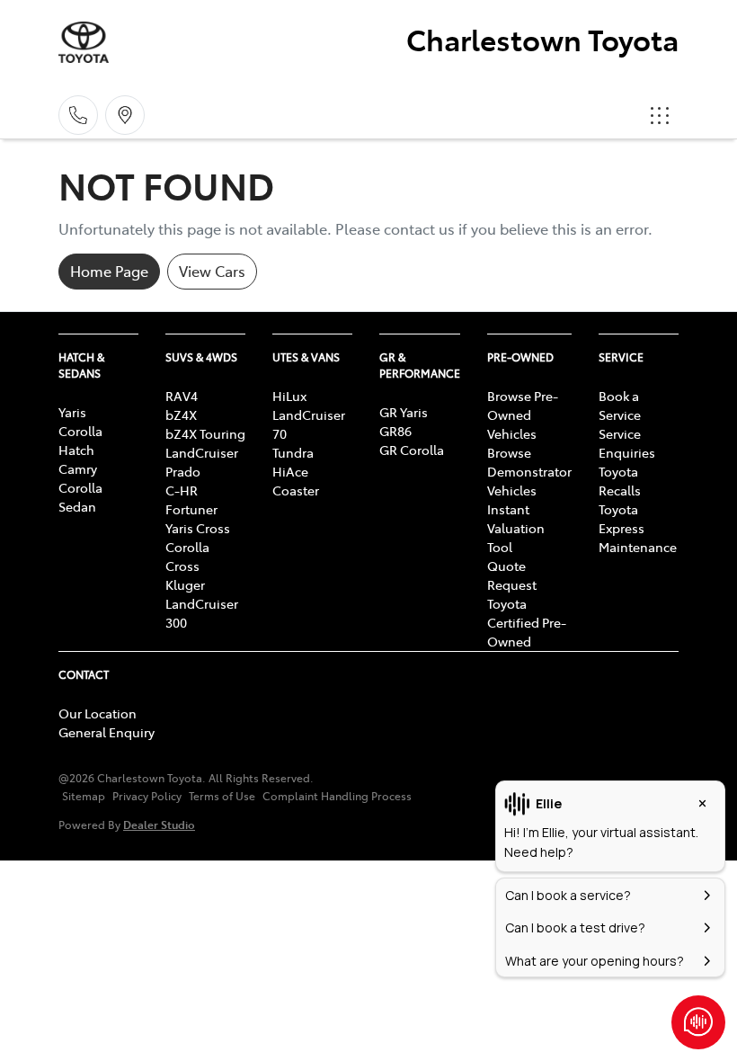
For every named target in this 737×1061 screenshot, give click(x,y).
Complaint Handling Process (337, 796)
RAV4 (181, 396)
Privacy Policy (147, 796)
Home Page (109, 271)
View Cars (212, 271)
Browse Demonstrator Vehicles (529, 471)
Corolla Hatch (80, 440)
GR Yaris (403, 412)
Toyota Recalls (620, 480)
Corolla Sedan (80, 496)
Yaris (72, 412)
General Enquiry (106, 732)
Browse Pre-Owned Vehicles (522, 414)
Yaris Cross (197, 528)
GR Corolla (411, 450)
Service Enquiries (627, 442)
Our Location (97, 713)
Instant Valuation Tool (516, 528)
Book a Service (620, 405)
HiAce (290, 471)
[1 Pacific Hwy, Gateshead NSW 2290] (125, 115)
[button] (660, 115)
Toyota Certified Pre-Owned (526, 622)
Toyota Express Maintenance (638, 528)
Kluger (185, 584)
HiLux (289, 396)
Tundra (293, 452)
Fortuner (191, 509)
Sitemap (83, 796)
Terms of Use (222, 796)
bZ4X (181, 415)
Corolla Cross (187, 556)
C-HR (181, 490)
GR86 (395, 431)
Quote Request (512, 575)
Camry (77, 468)
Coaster (295, 490)
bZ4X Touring (205, 433)
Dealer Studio (159, 824)
